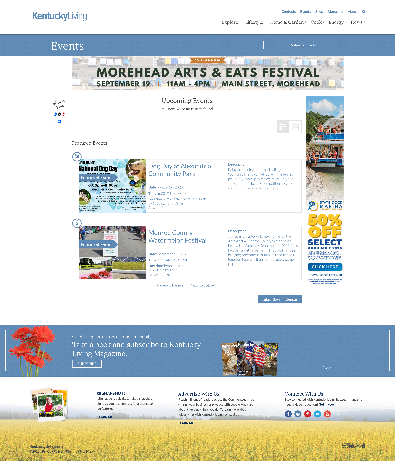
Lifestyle (254, 22)
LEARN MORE (188, 423)
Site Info (71, 451)
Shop (319, 11)
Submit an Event (304, 45)
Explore (230, 22)
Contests (289, 11)
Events (305, 11)
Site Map (86, 451)
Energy (336, 22)
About (353, 11)
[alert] (187, 108)
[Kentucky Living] (66, 18)
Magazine (335, 11)
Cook (316, 22)
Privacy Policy (52, 451)
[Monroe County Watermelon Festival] (112, 252)
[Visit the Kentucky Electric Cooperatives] (353, 445)
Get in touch (327, 404)
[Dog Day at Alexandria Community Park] (112, 186)
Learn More (107, 417)
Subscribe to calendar (280, 299)
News (357, 22)
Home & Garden (287, 22)
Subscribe (87, 364)
